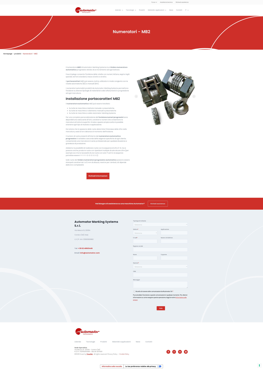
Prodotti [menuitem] (103, 342)
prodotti (17, 54)
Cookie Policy (124, 354)
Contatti (179, 10)
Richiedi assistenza (182, 2)
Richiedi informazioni (98, 176)
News (171, 10)
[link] (86, 10)
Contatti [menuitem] (148, 342)
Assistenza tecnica (166, 2)
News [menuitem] (138, 342)
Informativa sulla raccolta (112, 366)
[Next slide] (194, 96)
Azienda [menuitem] (77, 342)
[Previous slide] (136, 96)
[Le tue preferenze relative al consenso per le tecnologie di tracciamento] (259, 365)
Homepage (7, 54)
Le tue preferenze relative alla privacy (140, 366)
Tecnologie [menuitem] (90, 342)
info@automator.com (90, 253)
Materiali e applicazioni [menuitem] (121, 342)
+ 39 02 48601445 (85, 248)
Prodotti (142, 10)
